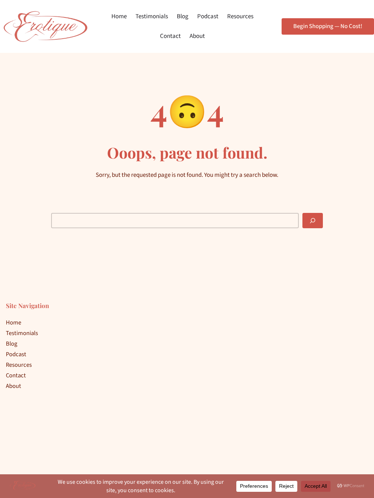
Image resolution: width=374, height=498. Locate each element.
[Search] (312, 220)
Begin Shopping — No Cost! (327, 26)
